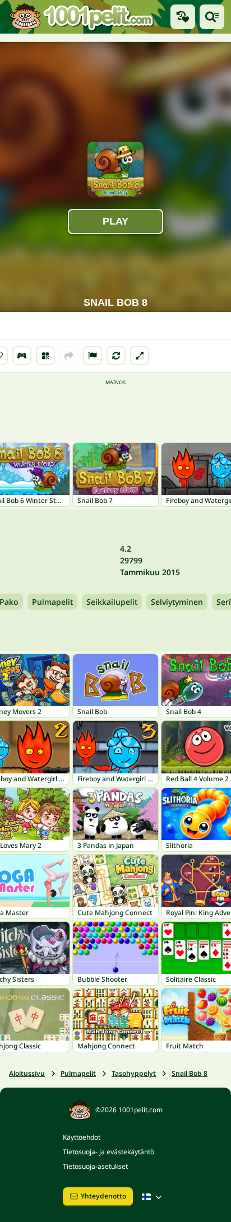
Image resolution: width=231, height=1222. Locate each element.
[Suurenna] (139, 355)
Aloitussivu (27, 1073)
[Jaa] (68, 355)
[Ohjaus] (21, 355)
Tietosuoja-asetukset (95, 1166)
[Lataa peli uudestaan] (116, 355)
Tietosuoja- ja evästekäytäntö (108, 1151)
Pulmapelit (52, 601)
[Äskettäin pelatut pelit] (182, 16)
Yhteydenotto (103, 1196)
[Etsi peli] (212, 16)
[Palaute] (92, 355)
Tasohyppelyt (134, 1073)
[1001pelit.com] (82, 16)
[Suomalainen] (153, 1196)
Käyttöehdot (81, 1137)
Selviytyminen (177, 601)
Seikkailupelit (111, 601)
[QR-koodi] (45, 355)
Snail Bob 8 (189, 1073)
